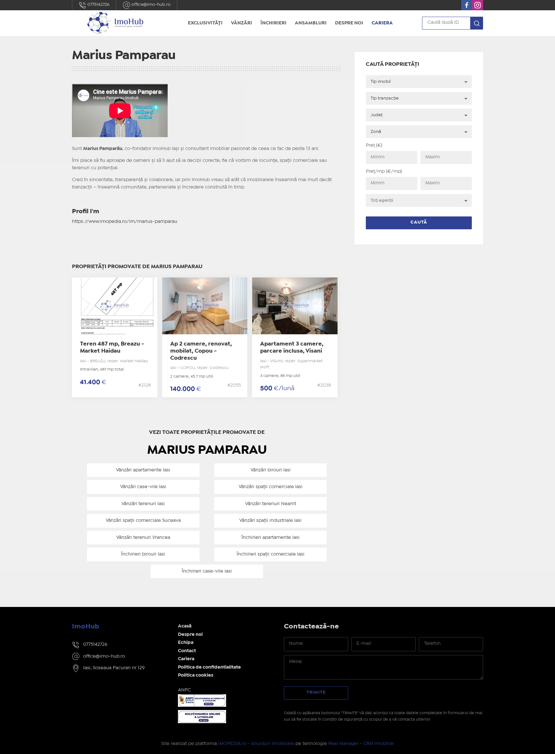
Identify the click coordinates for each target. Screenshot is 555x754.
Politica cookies (195, 675)
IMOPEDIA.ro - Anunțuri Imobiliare (256, 744)
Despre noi (349, 23)
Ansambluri (311, 23)
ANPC (184, 690)
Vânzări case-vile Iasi (143, 487)
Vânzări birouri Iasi (271, 470)
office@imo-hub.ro (150, 4)
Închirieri (273, 23)
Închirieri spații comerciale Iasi (270, 554)
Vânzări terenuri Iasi (143, 504)
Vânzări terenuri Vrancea (143, 537)
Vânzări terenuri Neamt (270, 504)
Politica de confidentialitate (209, 667)
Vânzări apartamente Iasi (143, 470)
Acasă (184, 626)
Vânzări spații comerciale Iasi (271, 487)
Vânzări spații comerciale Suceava (143, 520)
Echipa (185, 642)
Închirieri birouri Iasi (143, 554)
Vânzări (241, 23)
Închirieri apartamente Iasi (271, 537)
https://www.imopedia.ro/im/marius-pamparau (124, 222)
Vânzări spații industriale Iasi (270, 520)
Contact (187, 651)
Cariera (382, 23)
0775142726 (98, 4)
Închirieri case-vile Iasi (207, 571)
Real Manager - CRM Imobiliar (361, 744)
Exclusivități (205, 23)
